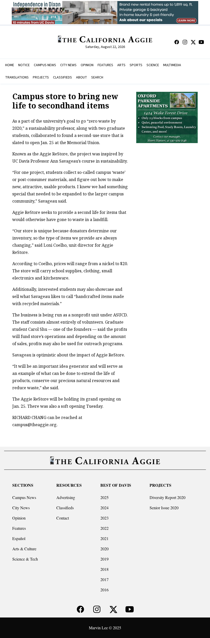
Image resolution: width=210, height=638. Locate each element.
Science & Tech (25, 559)
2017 (104, 579)
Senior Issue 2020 (164, 507)
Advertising (65, 497)
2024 (104, 507)
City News (21, 507)
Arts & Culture (24, 548)
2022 (104, 528)
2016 (104, 589)
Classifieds (65, 507)
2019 (104, 559)
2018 (104, 569)
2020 (104, 548)
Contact (62, 518)
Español (18, 538)
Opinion (19, 518)
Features (19, 528)
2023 (104, 518)
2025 (104, 497)
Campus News (24, 497)
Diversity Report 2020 (167, 497)
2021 (104, 538)
